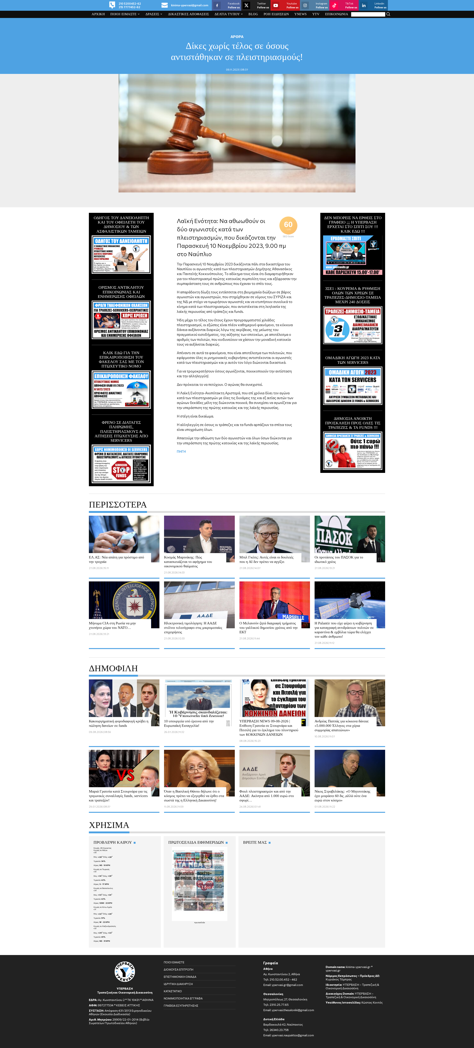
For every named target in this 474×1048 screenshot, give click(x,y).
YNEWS (300, 14)
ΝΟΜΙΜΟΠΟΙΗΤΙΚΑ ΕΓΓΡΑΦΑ (183, 998)
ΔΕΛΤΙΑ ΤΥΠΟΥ (227, 14)
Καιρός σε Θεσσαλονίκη (103, 888)
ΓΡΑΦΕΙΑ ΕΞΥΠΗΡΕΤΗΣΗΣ (181, 1005)
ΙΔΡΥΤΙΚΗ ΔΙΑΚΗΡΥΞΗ (178, 984)
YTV (316, 14)
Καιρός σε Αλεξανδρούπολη (105, 926)
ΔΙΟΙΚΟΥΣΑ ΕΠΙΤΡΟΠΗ (178, 969)
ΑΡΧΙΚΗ (98, 14)
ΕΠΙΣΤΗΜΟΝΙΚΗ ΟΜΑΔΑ (180, 976)
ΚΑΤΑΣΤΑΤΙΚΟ (173, 991)
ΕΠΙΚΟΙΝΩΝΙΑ (336, 14)
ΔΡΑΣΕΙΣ (152, 14)
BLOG (253, 14)
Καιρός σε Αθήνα (100, 850)
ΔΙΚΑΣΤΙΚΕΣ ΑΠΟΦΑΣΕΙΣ (188, 14)
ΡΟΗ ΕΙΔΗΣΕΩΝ (276, 14)
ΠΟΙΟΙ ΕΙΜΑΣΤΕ (123, 14)
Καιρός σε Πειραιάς (102, 869)
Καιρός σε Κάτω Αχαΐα (103, 907)
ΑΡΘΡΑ (237, 36)
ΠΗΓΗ (181, 451)
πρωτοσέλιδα (199, 922)
